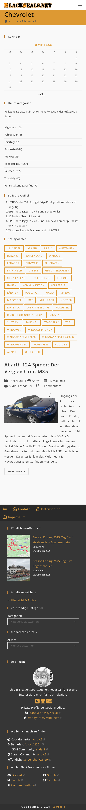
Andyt (36, 381)
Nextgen (66, 300)
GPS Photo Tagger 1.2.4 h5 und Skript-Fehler (34, 211)
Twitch (15, 780)
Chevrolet (29, 21)
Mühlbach (47, 300)
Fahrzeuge (10, 134)
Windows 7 (14, 329)
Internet (63, 278)
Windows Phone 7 (40, 329)
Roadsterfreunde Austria (24, 315)
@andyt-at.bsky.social (43, 713)
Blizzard (13, 255)
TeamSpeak (51, 322)
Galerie (34, 270)
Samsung (55, 315)
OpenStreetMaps (38, 307)
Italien (11, 285)
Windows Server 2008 (21, 337)
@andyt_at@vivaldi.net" (43, 718)
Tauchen (9, 171)
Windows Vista (17, 344)
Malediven (32, 292)
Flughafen (52, 263)
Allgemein (10, 127)
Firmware (32, 263)
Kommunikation (33, 285)
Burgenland (33, 255)
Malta (50, 292)
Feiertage (9, 142)
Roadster (62, 307)
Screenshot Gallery (36, 759)
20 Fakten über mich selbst (24, 216)
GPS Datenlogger (57, 270)
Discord (17, 775)
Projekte (9, 156)
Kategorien (14, 616)
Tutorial (9, 178)
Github (51, 775)
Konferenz (58, 285)
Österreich (32, 352)
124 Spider (14, 248)
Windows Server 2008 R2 (58, 337)
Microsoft (14, 300)
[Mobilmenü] (80, 5)
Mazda (65, 292)
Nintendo (13, 307)
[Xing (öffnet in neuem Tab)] (37, 701)
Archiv (11, 640)
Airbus (48, 248)
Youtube (61, 344)
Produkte (10, 149)
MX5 (30, 300)
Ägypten (13, 352)
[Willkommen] (6, 21)
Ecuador (13, 263)
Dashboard (58, 806)
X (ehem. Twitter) (22, 785)
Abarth (32, 248)
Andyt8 (37, 739)
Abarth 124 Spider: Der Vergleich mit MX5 (31, 368)
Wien (68, 322)
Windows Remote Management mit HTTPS (33, 230)
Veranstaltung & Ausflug (18, 185)
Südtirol (13, 322)
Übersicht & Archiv (23, 600)
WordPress (41, 344)
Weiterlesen (18, 472)
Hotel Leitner (41, 278)
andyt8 (40, 749)
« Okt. (41, 94)
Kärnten (13, 292)
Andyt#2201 (33, 744)
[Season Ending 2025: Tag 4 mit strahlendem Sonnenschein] (18, 546)
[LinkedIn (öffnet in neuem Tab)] (43, 701)
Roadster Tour (12, 164)
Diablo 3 (54, 255)
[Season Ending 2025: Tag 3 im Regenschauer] (18, 570)
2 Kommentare (51, 386)
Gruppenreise (16, 278)
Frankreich (14, 270)
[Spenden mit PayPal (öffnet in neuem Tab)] (49, 701)
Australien (66, 248)
